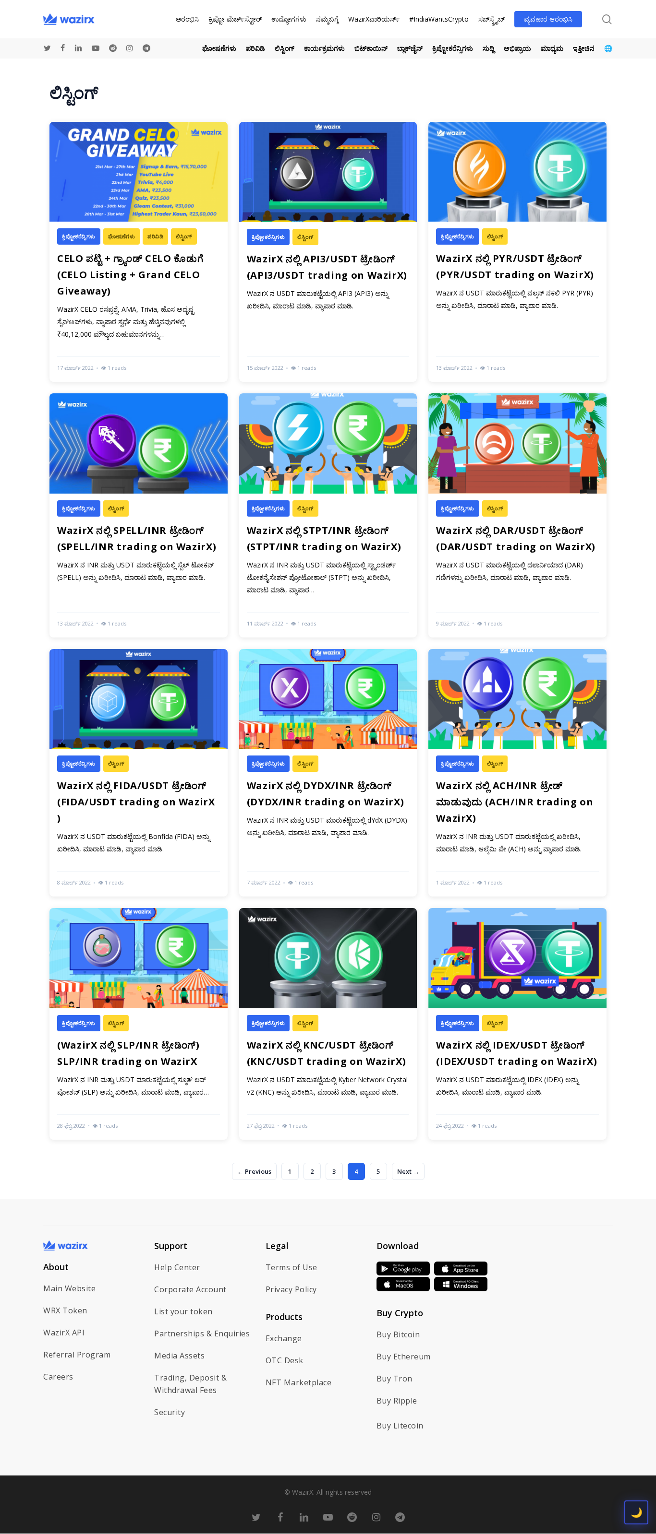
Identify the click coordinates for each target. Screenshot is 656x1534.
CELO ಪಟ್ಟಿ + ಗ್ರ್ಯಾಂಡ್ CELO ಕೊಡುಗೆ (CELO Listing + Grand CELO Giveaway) (130, 274)
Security (169, 1412)
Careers (58, 1376)
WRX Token (65, 1310)
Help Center (177, 1267)
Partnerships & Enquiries (202, 1333)
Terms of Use (291, 1267)
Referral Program (76, 1354)
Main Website (69, 1288)
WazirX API (64, 1332)
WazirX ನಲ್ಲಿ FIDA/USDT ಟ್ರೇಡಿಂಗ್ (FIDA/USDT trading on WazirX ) (136, 802)
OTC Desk (285, 1360)
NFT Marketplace (299, 1382)
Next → (408, 1171)
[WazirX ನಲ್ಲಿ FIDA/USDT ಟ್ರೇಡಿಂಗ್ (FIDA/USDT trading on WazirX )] (138, 773)
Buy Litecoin (400, 1425)
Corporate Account (190, 1289)
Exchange (284, 1338)
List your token (183, 1311)
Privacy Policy (291, 1289)
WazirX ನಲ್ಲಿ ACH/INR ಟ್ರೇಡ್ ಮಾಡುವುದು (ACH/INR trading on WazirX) (514, 802)
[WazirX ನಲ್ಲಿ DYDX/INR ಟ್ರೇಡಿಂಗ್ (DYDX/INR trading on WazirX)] (328, 773)
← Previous (254, 1171)
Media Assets (179, 1355)
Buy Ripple (397, 1400)
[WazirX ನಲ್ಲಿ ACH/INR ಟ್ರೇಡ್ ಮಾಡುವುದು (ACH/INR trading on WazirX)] (517, 773)
